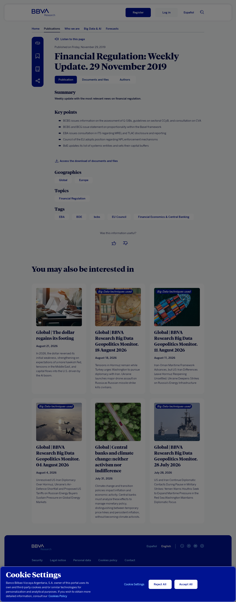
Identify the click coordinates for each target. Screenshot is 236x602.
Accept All (186, 584)
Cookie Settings (134, 584)
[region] (118, 584)
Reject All (160, 584)
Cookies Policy (57, 596)
